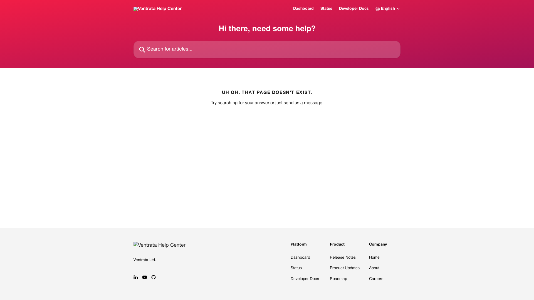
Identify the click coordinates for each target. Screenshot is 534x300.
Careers (376, 279)
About (374, 268)
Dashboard (303, 9)
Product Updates (345, 268)
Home (374, 257)
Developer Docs (354, 9)
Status (326, 9)
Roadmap (338, 279)
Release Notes (343, 257)
